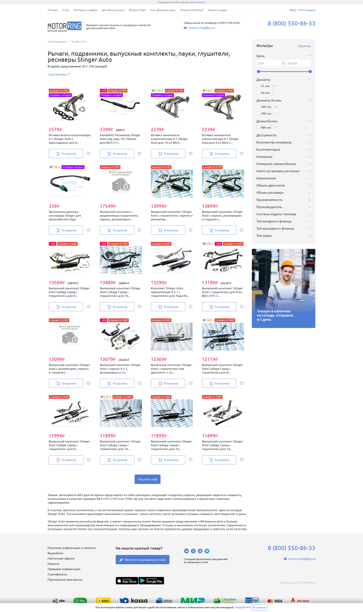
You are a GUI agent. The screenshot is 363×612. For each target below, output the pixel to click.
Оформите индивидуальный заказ (145, 559)
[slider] (258, 71)
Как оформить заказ (163, 10)
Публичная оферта (61, 558)
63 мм (265, 92)
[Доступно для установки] (151, 580)
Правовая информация (64, 569)
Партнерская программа (65, 579)
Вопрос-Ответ (137, 10)
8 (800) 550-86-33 (291, 23)
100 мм (266, 113)
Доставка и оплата (113, 10)
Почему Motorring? (191, 10)
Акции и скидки (217, 10)
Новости (53, 563)
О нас (65, 10)
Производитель (57, 41)
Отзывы (53, 10)
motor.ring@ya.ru (201, 27)
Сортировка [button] (57, 74)
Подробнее (242, 607)
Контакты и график (85, 10)
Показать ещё (147, 479)
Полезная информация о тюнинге (72, 547)
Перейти (201, 2)
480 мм (266, 127)
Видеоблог (56, 553)
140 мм (266, 106)
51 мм (265, 86)
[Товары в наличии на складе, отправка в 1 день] (283, 288)
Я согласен (259, 607)
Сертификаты (57, 574)
